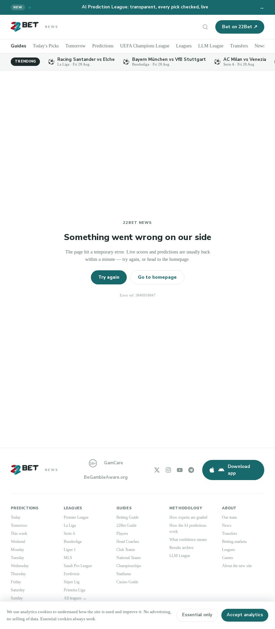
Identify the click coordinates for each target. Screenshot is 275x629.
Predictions (102, 45)
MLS (68, 557)
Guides (18, 46)
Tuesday (17, 557)
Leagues (183, 45)
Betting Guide (127, 517)
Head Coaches (127, 541)
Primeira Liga (74, 590)
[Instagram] (168, 470)
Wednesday (20, 565)
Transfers (239, 45)
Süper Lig (71, 582)
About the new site (237, 565)
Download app (239, 469)
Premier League (76, 517)
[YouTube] (180, 470)
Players (122, 533)
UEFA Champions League (144, 45)
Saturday (18, 590)
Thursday (18, 574)
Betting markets (234, 541)
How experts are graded (188, 517)
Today (15, 517)
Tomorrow (75, 45)
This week (19, 533)
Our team (229, 517)
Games (227, 557)
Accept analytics (245, 615)
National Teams (128, 557)
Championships (128, 565)
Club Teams (125, 549)
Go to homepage (157, 277)
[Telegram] (191, 470)
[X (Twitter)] (157, 470)
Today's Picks (46, 45)
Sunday (17, 598)
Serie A (69, 533)
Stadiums (123, 574)
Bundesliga (72, 541)
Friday (16, 582)
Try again (108, 277)
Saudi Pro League (78, 565)
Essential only (197, 615)
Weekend (18, 541)
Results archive (181, 547)
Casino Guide (127, 582)
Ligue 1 (70, 549)
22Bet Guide (126, 525)
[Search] (205, 27)
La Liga (70, 525)
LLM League (210, 45)
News (260, 45)
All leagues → (75, 598)
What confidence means (188, 539)
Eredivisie (71, 574)
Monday (17, 549)
